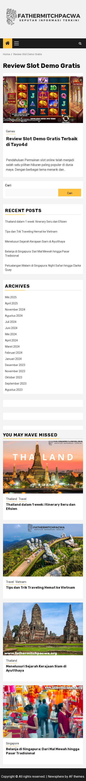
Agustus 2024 (14, 315)
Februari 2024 (13, 352)
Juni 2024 (11, 328)
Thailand (11, 499)
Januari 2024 (13, 358)
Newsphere (56, 776)
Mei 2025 (11, 297)
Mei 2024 (11, 334)
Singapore (12, 743)
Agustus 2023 (14, 389)
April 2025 (11, 303)
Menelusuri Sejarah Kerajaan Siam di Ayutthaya (35, 241)
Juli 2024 (10, 321)
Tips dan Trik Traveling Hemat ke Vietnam (31, 231)
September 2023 (15, 383)
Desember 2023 (15, 365)
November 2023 (15, 371)
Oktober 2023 (13, 377)
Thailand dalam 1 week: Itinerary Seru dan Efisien (36, 221)
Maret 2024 (12, 346)
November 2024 (15, 309)
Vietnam (20, 581)
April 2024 (11, 340)
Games (10, 131)
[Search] (80, 43)
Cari (8, 185)
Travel (22, 499)
